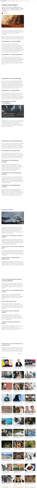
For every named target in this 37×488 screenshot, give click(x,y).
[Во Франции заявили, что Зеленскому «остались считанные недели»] (7, 364)
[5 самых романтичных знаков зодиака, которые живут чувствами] (30, 422)
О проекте (14, 487)
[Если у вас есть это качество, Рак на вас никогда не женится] (18, 422)
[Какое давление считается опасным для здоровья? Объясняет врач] (30, 457)
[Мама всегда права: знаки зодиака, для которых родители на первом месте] (18, 446)
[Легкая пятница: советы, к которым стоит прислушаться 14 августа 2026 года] (7, 457)
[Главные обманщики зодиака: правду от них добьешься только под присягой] (30, 411)
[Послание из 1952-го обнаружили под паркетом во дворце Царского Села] (7, 411)
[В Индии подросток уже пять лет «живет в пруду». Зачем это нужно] (18, 434)
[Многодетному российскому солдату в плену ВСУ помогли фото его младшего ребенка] (30, 399)
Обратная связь (25, 487)
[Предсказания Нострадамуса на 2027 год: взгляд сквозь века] (18, 376)
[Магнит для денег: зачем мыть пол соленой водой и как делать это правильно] (7, 376)
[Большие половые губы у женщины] (30, 388)
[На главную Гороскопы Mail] (4, 1)
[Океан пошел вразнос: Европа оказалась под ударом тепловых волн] (7, 422)
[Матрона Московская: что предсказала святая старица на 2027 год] (18, 457)
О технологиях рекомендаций (31, 487)
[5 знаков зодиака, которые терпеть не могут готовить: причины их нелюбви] (18, 388)
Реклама (7, 487)
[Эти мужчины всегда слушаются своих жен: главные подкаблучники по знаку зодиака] (30, 376)
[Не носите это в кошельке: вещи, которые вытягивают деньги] (18, 364)
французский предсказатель (10, 120)
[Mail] (1, 1)
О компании (4, 487)
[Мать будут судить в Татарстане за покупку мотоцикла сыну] (30, 364)
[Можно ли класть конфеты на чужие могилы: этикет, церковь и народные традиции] (7, 446)
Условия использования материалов (19, 487)
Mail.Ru (1, 487)
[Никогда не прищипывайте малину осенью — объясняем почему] (30, 446)
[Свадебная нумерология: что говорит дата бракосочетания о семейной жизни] (18, 411)
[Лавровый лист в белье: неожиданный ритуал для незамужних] (7, 434)
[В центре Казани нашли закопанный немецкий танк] (7, 469)
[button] (13, 21)
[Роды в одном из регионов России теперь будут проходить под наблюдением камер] (30, 434)
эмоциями (8, 82)
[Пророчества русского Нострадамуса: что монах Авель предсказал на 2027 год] (18, 399)
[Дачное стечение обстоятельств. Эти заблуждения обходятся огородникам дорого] (30, 480)
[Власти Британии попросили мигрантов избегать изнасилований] (18, 469)
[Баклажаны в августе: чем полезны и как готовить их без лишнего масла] (30, 469)
